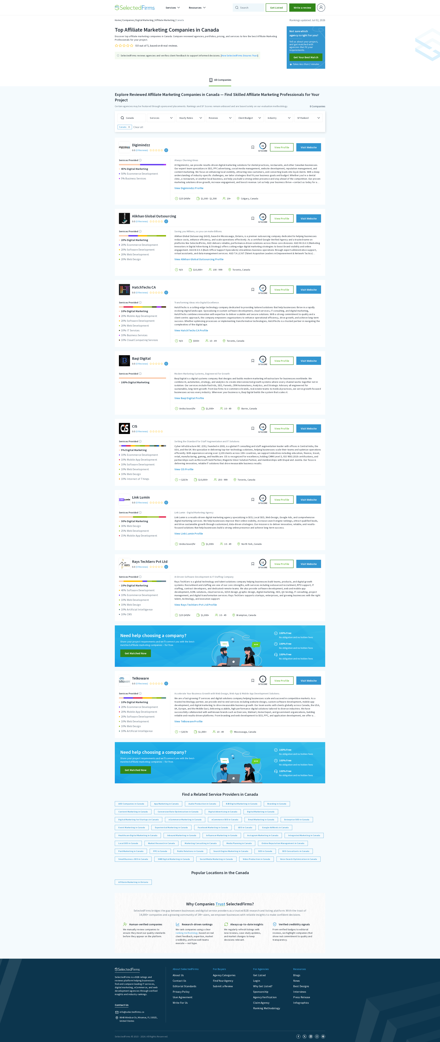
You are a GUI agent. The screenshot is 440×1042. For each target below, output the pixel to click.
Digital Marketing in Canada (260, 811)
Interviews (299, 991)
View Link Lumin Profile (188, 533)
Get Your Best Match (306, 57)
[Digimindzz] (124, 147)
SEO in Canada (265, 851)
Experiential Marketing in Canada (171, 827)
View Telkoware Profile (188, 721)
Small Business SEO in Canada (133, 859)
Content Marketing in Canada (133, 811)
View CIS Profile (183, 469)
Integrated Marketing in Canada (304, 835)
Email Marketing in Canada (261, 819)
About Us (178, 975)
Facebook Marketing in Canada (213, 827)
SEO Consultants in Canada (295, 851)
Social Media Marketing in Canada (216, 859)
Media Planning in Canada (239, 843)
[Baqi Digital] (124, 360)
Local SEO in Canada (128, 843)
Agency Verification (265, 997)
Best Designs (301, 986)
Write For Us (180, 1002)
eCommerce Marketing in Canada (185, 819)
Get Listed (276, 7)
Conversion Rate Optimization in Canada (178, 811)
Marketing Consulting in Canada (201, 843)
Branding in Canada (276, 803)
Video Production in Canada (256, 859)
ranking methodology (187, 932)
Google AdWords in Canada (275, 827)
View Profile (281, 147)
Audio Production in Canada (202, 803)
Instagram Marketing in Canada (262, 835)
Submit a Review (223, 986)
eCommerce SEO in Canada (225, 819)
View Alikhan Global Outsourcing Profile (198, 259)
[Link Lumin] (124, 499)
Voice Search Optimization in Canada (298, 859)
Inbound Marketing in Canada (181, 835)
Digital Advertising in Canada (222, 811)
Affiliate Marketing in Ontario (133, 882)
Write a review (302, 7)
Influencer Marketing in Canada (221, 835)
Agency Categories (224, 975)
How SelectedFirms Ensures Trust (239, 55)
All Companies (222, 79)
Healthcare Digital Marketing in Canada (137, 835)
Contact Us (179, 980)
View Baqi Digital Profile (189, 398)
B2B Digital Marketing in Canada (241, 803)
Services (154, 117)
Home (118, 20)
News (296, 980)
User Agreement (183, 997)
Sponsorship (260, 991)
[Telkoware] (124, 680)
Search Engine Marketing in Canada (230, 851)
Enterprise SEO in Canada (296, 819)
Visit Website (309, 147)
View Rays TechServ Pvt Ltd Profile (195, 604)
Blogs (296, 975)
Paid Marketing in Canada (130, 851)
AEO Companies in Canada (131, 803)
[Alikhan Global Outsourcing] (124, 218)
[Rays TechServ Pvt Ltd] (124, 563)
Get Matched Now (135, 653)
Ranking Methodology (266, 1008)
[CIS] (124, 428)
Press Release (301, 997)
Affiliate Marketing (165, 20)
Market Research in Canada (161, 843)
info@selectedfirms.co (132, 1011)
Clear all (138, 127)
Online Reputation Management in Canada (283, 843)
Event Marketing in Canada (131, 827)
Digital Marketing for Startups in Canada (138, 819)
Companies (128, 20)
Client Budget (245, 117)
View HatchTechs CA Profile (191, 330)
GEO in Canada (245, 827)
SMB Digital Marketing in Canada (174, 859)
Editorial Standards (184, 986)
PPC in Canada (160, 851)
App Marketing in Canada (166, 803)
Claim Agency (261, 1002)
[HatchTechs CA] (124, 289)
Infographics (301, 1002)
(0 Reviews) (142, 150)
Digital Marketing (144, 20)
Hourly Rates (186, 117)
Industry (272, 117)
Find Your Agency (223, 980)
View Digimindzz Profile (188, 188)
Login (256, 980)
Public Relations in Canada (190, 851)
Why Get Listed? (263, 986)
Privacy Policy (181, 991)
